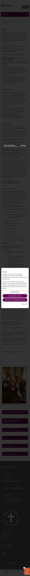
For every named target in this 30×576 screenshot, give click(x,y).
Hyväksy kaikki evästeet (15, 296)
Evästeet (25, 304)
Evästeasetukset (15, 292)
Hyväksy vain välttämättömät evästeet (15, 300)
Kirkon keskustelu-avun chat (27, 572)
